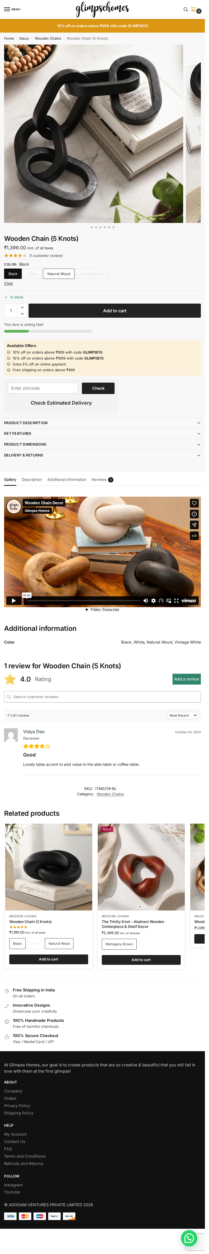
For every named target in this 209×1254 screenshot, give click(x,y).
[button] (194, 10)
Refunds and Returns (23, 1163)
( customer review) (46, 255)
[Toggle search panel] (186, 9)
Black (12, 274)
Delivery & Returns (23, 455)
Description (32, 479)
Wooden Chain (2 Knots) (30, 921)
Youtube (12, 1192)
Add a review (186, 679)
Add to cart (115, 310)
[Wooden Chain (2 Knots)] (48, 867)
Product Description (26, 423)
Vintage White (92, 274)
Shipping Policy (18, 1113)
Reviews (101, 479)
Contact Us (14, 1141)
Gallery (10, 479)
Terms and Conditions (25, 1156)
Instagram (13, 1185)
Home (9, 38)
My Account (15, 1134)
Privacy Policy (17, 1105)
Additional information (66, 479)
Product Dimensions (25, 444)
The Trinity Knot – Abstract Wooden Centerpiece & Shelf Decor (133, 924)
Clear (8, 283)
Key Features (17, 433)
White (32, 274)
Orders (10, 1098)
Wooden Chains (48, 38)
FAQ (8, 1148)
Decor (24, 38)
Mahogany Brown (119, 944)
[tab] (10, 478)
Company (13, 1091)
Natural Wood (58, 274)
